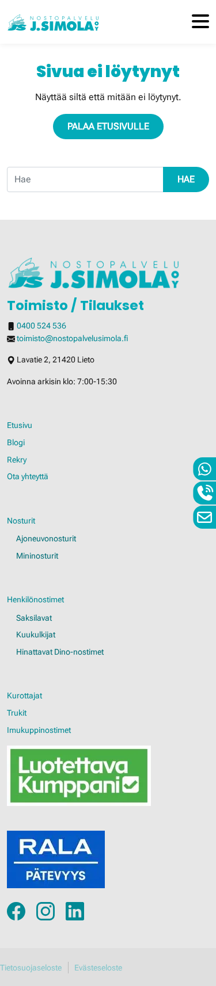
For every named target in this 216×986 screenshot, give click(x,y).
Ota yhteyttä (27, 476)
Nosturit (21, 521)
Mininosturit (37, 556)
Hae (186, 179)
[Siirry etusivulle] (53, 22)
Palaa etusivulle (108, 126)
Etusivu (19, 425)
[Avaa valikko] (200, 22)
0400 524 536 (41, 326)
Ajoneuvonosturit (46, 539)
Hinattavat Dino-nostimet (60, 652)
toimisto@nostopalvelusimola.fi (72, 338)
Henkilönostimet (35, 600)
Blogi (16, 443)
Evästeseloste (98, 967)
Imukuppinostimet (39, 730)
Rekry (16, 460)
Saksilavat (34, 618)
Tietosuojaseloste (31, 967)
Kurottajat (24, 696)
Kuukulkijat (35, 635)
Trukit (16, 713)
